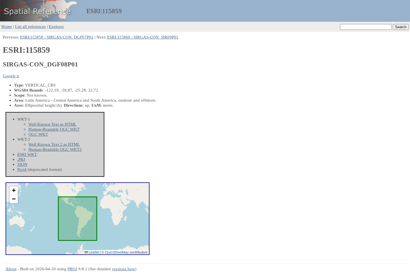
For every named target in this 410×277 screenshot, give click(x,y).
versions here (123, 268)
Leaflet (93, 252)
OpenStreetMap (117, 252)
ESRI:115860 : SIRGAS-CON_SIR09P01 (143, 37)
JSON (22, 164)
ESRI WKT (27, 154)
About (11, 268)
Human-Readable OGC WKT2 (55, 149)
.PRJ (21, 159)
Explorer (56, 26)
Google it (11, 75)
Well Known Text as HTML (52, 124)
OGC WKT (38, 134)
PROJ (72, 268)
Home (6, 26)
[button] (13, 190)
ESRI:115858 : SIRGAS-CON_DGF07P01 (56, 37)
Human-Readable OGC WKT (53, 129)
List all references (30, 26)
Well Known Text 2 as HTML (54, 144)
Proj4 (21, 169)
